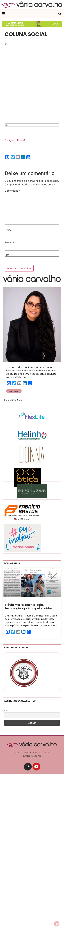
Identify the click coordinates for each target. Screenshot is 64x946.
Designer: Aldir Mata (17, 140)
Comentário (13, 190)
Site (7, 255)
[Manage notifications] (56, 923)
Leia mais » (14, 391)
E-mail (9, 242)
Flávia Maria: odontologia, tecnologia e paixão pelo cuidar (28, 606)
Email (6, 710)
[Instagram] (28, 766)
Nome (9, 230)
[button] (3, 13)
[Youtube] (36, 766)
